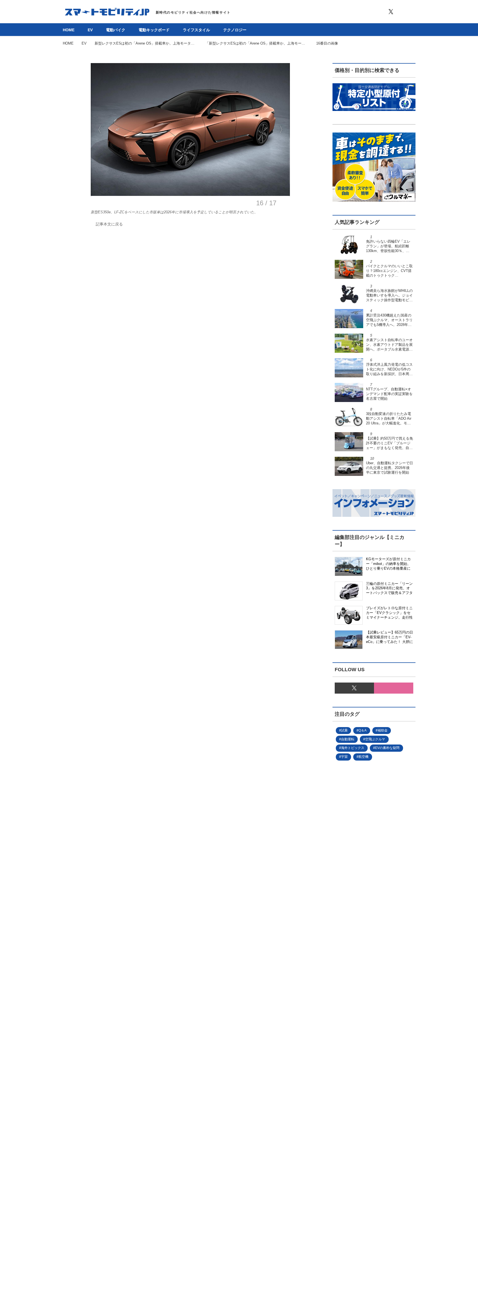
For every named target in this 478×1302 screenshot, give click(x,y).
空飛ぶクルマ (375, 739)
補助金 (383, 730)
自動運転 (347, 739)
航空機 (363, 757)
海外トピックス (352, 748)
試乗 (344, 730)
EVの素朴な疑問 (387, 748)
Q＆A (362, 730)
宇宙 (344, 757)
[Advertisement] (364, 951)
